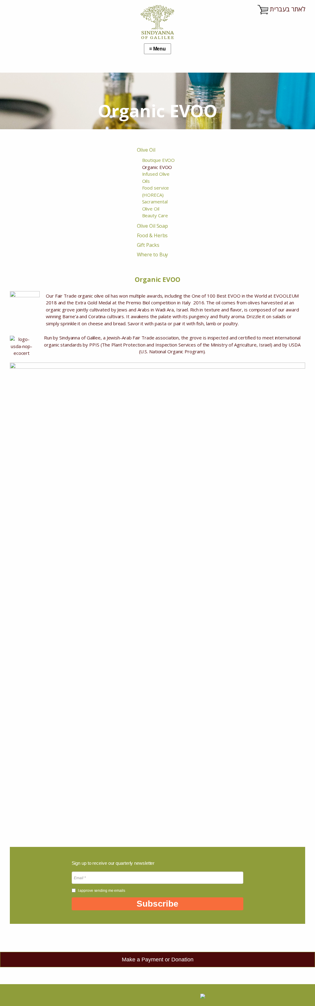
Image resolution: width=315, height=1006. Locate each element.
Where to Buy (152, 254)
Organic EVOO (157, 167)
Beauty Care (155, 215)
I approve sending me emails (101, 890)
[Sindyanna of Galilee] (157, 39)
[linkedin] (145, 995)
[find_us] (115, 995)
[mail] (174, 995)
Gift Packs (148, 245)
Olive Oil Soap (152, 225)
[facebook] (159, 995)
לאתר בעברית (287, 9)
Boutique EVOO (158, 160)
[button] (158, 903)
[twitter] (130, 995)
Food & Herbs (152, 235)
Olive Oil (146, 149)
